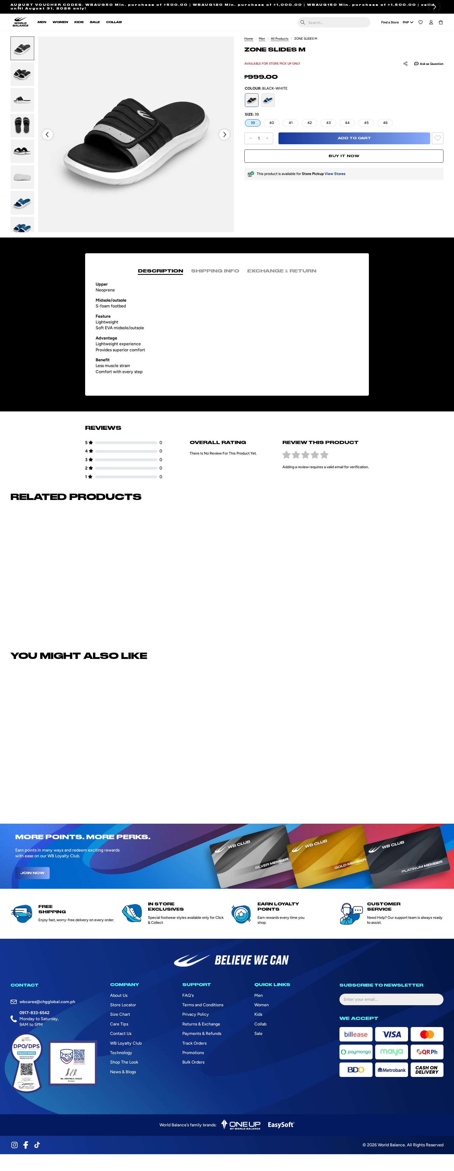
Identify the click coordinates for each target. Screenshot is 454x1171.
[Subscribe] (435, 999)
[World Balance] (20, 22)
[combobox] (333, 22)
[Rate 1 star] (286, 455)
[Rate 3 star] (305, 455)
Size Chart (120, 1014)
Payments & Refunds (201, 1033)
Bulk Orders (193, 1062)
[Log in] (431, 22)
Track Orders (194, 1043)
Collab (260, 1024)
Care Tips (119, 1024)
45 (366, 123)
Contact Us (120, 1033)
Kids (258, 1014)
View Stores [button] (334, 174)
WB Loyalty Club (126, 1043)
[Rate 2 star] (296, 455)
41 (291, 123)
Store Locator (123, 1004)
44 (347, 123)
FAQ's (188, 995)
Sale (258, 1033)
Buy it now (344, 155)
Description (160, 271)
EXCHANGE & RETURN (281, 271)
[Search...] (302, 22)
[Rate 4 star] (315, 455)
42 (309, 123)
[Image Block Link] (240, 1125)
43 (328, 123)
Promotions (193, 1052)
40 (271, 123)
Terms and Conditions (202, 1004)
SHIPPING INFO (215, 271)
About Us (118, 995)
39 (253, 123)
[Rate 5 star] (324, 455)
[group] (22, 48)
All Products (279, 38)
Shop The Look (124, 1062)
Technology (121, 1052)
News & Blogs (123, 1071)
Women (261, 1004)
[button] (434, 7)
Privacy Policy (195, 1014)
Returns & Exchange (201, 1024)
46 (385, 123)
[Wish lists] (420, 22)
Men (262, 38)
